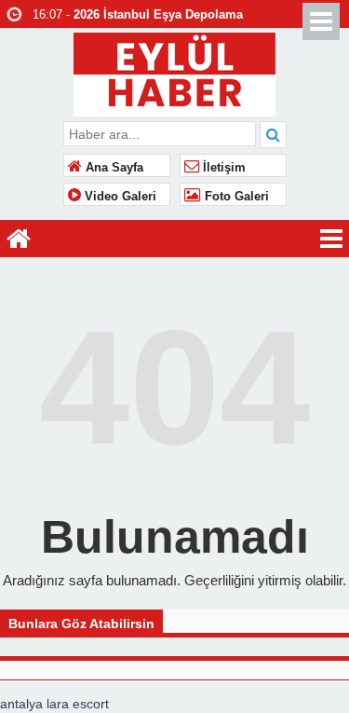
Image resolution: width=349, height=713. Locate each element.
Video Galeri (118, 196)
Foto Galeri (235, 196)
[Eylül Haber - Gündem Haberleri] (174, 72)
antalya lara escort (54, 703)
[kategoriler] (331, 238)
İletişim (222, 167)
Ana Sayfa (112, 167)
